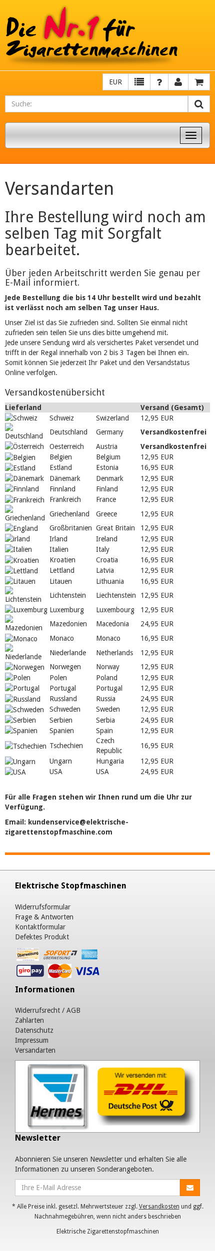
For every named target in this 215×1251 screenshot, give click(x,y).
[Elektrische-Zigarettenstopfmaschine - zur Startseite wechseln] (107, 36)
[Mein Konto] (159, 81)
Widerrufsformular (42, 907)
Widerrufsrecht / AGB (47, 1010)
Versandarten (35, 1050)
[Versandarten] (107, 1096)
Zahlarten (29, 1020)
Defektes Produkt (42, 937)
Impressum (31, 1040)
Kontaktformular (40, 927)
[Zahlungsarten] (58, 965)
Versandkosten (159, 1206)
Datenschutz (34, 1030)
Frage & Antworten (44, 917)
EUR (115, 82)
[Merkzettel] (139, 81)
